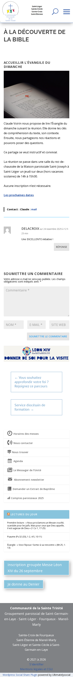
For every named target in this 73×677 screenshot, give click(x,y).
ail (35, 209)
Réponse (61, 247)
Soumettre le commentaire (48, 336)
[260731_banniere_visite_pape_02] (36, 361)
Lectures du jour (24, 514)
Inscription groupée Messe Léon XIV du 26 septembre (35, 567)
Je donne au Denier (24, 584)
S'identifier (36, 664)
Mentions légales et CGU (36, 669)
